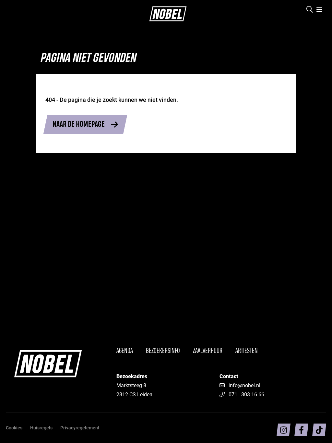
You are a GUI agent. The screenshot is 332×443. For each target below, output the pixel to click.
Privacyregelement (80, 428)
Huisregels (41, 428)
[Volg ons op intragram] (283, 430)
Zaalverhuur (207, 351)
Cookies (14, 428)
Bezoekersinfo (163, 351)
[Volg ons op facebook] (301, 430)
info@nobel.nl (244, 385)
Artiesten (246, 351)
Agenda (124, 351)
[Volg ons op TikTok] (319, 430)
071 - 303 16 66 (246, 394)
